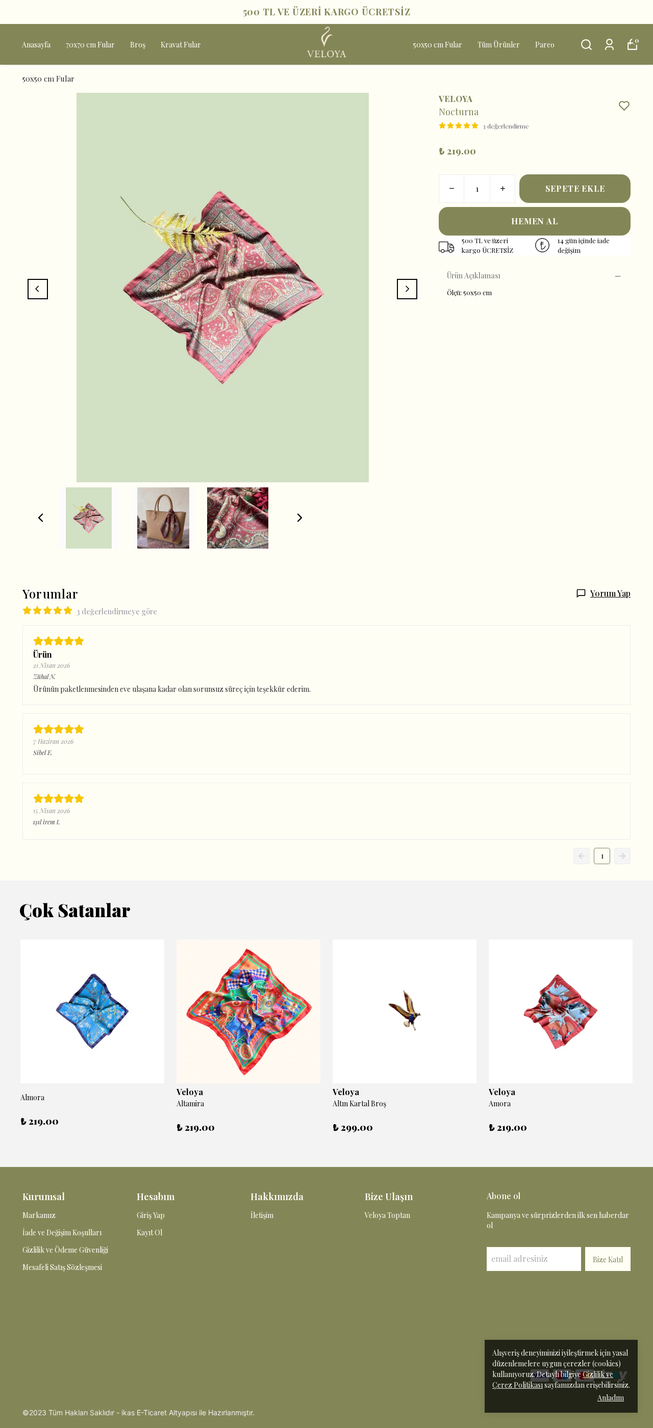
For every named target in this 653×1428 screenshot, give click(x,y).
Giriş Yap (151, 1215)
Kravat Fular (181, 44)
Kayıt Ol (149, 1232)
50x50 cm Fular (437, 44)
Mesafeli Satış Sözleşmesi (62, 1267)
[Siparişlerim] (609, 44)
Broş (137, 44)
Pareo (545, 44)
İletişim (261, 1215)
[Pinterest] (69, 1374)
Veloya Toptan (387, 1215)
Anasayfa (36, 44)
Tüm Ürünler (499, 44)
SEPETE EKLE (575, 188)
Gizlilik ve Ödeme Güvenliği (65, 1250)
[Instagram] (48, 1374)
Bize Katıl (608, 1259)
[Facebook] (27, 1374)
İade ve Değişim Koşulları (62, 1232)
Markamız (39, 1215)
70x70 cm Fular (90, 44)
